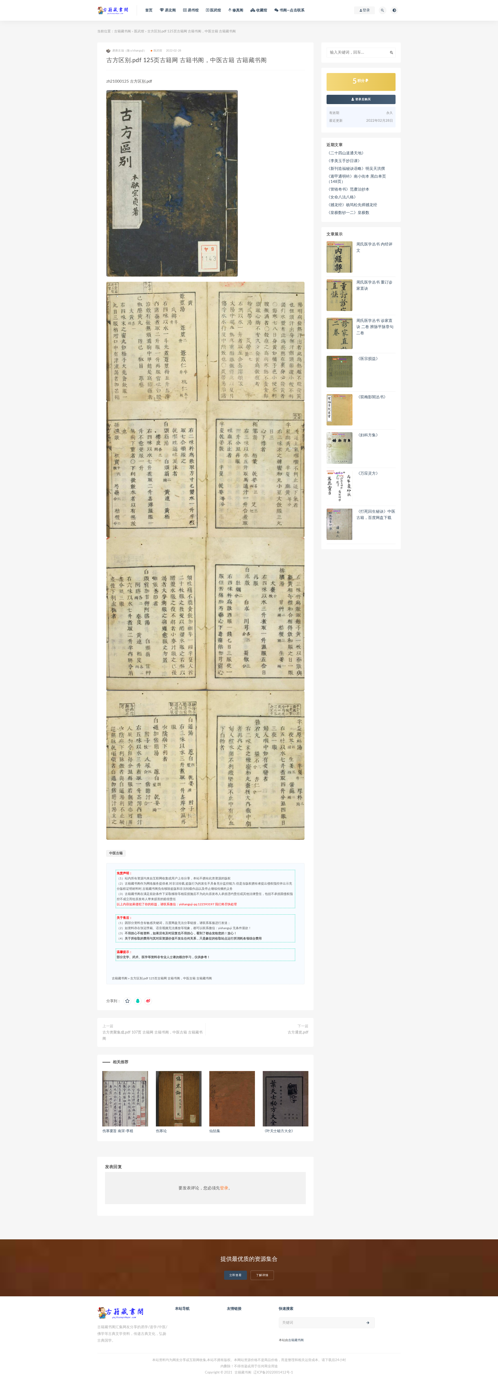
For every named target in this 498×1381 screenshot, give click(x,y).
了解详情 (262, 1275)
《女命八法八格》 (342, 197)
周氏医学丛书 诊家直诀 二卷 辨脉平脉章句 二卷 (374, 327)
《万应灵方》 (368, 473)
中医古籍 (116, 853)
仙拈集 (214, 1131)
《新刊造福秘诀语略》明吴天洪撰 (356, 169)
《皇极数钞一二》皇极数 (348, 213)
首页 (149, 10)
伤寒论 (161, 1131)
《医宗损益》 (368, 359)
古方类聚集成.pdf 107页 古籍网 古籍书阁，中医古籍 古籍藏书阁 (152, 1035)
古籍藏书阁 (122, 31)
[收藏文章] (127, 1001)
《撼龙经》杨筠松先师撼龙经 (352, 205)
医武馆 (139, 31)
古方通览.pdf (298, 1032)
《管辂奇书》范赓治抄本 (348, 189)
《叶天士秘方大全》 (279, 1131)
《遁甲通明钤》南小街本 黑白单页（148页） (356, 179)
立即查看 (235, 1275)
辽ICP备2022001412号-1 (273, 1372)
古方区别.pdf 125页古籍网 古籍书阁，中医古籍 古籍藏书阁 (171, 978)
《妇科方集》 (368, 435)
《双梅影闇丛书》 (372, 397)
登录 (224, 1188)
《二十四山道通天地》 (346, 153)
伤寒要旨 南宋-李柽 (117, 1131)
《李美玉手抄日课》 (344, 161)
